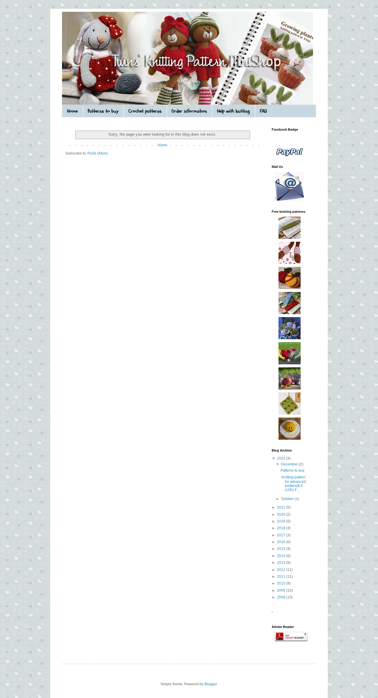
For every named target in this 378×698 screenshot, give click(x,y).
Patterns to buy (103, 111)
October (288, 499)
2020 (281, 514)
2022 (281, 458)
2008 (281, 597)
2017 (281, 535)
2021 (281, 507)
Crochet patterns (145, 111)
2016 (281, 542)
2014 (281, 556)
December (290, 464)
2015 (281, 549)
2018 (281, 528)
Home (72, 111)
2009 (281, 590)
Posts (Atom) (97, 153)
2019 (281, 521)
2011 (281, 576)
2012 (281, 570)
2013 (281, 563)
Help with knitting (233, 111)
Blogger (210, 684)
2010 (281, 583)
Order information (189, 111)
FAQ (263, 111)
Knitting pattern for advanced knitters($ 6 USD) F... (293, 483)
